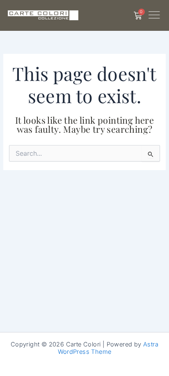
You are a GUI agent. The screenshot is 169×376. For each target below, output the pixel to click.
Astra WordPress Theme (108, 348)
